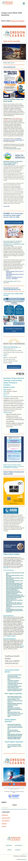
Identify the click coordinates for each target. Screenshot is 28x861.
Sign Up (22, 646)
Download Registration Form (14, 367)
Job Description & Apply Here (14, 536)
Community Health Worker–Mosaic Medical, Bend (14, 686)
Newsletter (21, 21)
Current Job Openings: (8, 570)
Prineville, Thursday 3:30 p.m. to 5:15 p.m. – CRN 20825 (14, 277)
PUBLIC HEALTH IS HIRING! (11, 554)
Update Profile (12, 791)
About (9, 850)
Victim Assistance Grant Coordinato (14, 600)
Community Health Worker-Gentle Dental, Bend (14, 675)
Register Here (14, 431)
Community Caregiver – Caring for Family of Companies (13, 682)
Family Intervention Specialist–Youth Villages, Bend (14, 731)
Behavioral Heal (9, 591)
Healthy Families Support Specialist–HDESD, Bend (14, 737)
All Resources (14, 21)
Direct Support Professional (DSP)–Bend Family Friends (14, 734)
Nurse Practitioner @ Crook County (14, 609)
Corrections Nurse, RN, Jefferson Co (14, 602)
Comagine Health (11, 163)
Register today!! (11, 636)
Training (9, 845)
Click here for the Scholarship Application (14, 222)
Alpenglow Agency (24, 859)
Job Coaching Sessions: (9, 638)
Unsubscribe (6, 791)
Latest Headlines (5, 820)
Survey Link (7, 206)
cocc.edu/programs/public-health (12, 148)
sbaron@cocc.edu (11, 281)
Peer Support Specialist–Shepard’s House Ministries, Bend (14, 709)
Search (3, 802)
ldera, (20, 746)
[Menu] (24, 3)
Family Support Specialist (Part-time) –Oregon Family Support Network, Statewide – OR (15, 726)
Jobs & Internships (6, 818)
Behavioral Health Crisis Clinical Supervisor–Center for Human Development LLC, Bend (15, 714)
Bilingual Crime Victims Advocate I (14, 604)
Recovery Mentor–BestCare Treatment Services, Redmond (14, 705)
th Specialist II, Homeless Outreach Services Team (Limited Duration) (14, 592)
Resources (18, 845)
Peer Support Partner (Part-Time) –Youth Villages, (14, 697)
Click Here (6, 567)
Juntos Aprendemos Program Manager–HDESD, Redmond (14, 689)
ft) (18, 584)
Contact (18, 850)
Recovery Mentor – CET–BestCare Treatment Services (14, 700)
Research (4, 826)
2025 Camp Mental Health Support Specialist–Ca (14, 745)
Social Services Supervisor (14, 677)
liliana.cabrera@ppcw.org (11, 466)
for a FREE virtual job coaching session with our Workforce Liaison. (13, 648)
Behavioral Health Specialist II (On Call (15, 572)
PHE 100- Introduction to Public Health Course (12, 139)
